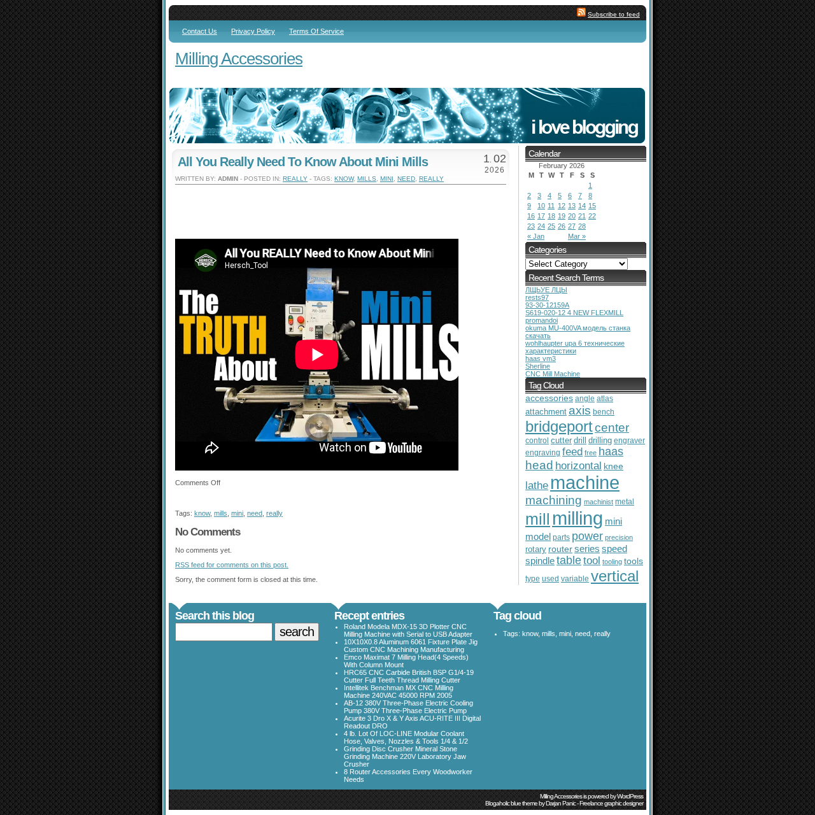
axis (580, 410)
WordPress (630, 796)
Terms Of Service (316, 31)
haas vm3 (540, 358)
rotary (535, 549)
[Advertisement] (324, 204)
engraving (542, 452)
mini (386, 178)
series (587, 548)
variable (575, 578)
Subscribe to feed (614, 14)
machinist (598, 502)
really (295, 178)
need (406, 178)
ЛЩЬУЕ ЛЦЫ (546, 290)
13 (572, 205)
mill (537, 519)
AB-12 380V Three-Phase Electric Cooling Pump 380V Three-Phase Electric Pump (408, 706)
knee (613, 466)
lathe (536, 485)
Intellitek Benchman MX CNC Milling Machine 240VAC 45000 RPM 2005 (398, 691)
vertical (615, 576)
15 (592, 205)
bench (603, 412)
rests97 (537, 297)
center (612, 427)
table (568, 560)
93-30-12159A (547, 305)
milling (577, 517)
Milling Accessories (238, 58)
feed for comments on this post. (231, 565)
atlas (605, 398)
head (539, 465)
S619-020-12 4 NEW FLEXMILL (574, 312)
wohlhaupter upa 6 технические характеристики (575, 347)
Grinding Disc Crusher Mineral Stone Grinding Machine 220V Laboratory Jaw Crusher (405, 756)
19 (561, 216)
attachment (546, 411)
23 (531, 226)
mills (366, 178)
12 (561, 205)
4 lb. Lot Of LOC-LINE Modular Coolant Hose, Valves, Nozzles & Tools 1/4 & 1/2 (406, 737)
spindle (540, 560)
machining (553, 500)
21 (582, 216)
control (537, 440)
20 (572, 216)
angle (585, 398)
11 (551, 205)
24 (541, 226)
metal (624, 501)
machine (585, 482)
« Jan (535, 236)
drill (580, 440)
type (532, 579)
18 (551, 216)
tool (591, 561)
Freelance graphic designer (611, 803)
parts (561, 537)
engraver (629, 440)
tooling (612, 561)
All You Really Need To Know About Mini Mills (303, 162)
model (538, 537)
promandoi (541, 320)
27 (572, 226)
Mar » (577, 236)
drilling (600, 440)
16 (531, 216)
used (550, 578)
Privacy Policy (253, 31)
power (587, 535)
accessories (549, 398)
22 (592, 216)
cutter (561, 440)
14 (582, 205)
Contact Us (199, 31)
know (343, 178)
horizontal (578, 466)
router (560, 549)
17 (541, 216)
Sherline (537, 366)
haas (611, 451)
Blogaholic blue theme (511, 803)
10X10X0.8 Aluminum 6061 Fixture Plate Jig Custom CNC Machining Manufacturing (411, 645)
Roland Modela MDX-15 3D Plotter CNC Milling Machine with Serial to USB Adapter (408, 630)
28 (582, 226)
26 (561, 226)
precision (619, 537)
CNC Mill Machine (552, 374)
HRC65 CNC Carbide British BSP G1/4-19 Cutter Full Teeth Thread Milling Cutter (409, 676)
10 (541, 205)
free (591, 453)
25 (551, 226)
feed (572, 451)
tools (633, 561)
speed (614, 549)
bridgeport (559, 426)
